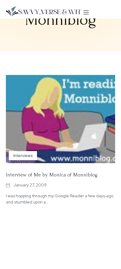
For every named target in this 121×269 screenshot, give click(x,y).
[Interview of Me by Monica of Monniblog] (60, 119)
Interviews (23, 155)
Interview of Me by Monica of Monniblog (52, 175)
